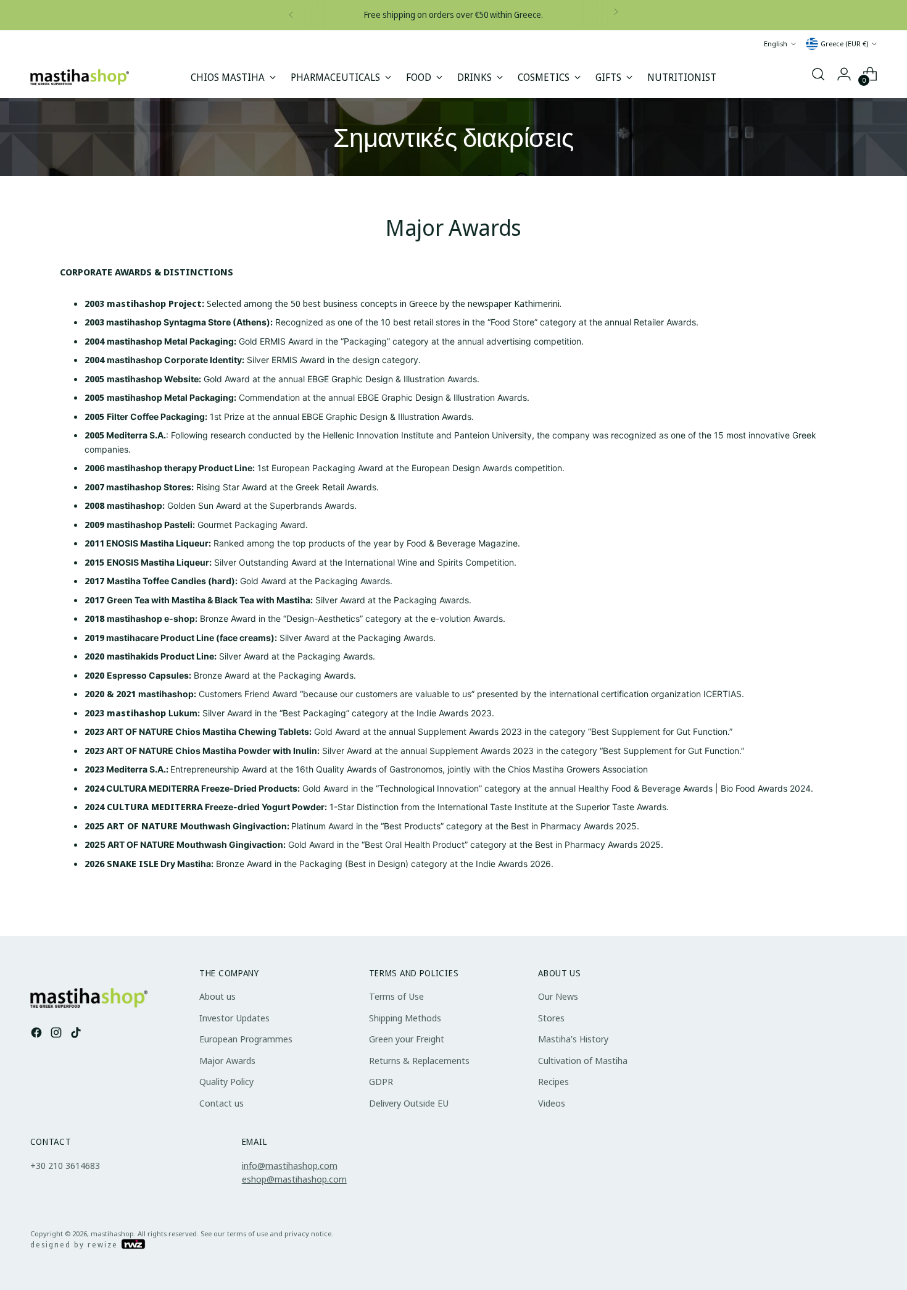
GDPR (381, 1081)
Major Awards (227, 1060)
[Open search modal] (818, 74)
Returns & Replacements (419, 1060)
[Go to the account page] (844, 74)
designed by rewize (75, 1244)
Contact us (221, 1103)
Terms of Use (396, 996)
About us (217, 996)
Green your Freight (406, 1038)
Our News (558, 996)
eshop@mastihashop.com (294, 1179)
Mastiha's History (573, 1038)
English (775, 43)
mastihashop (112, 1233)
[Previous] (291, 15)
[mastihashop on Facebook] (37, 1034)
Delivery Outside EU (409, 1103)
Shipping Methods (405, 1017)
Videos (551, 1103)
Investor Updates (234, 1017)
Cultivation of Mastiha (582, 1060)
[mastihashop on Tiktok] (77, 1034)
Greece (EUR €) (844, 43)
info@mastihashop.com (290, 1165)
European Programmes (245, 1038)
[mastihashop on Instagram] (57, 1034)
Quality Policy (226, 1081)
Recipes (553, 1081)
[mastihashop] (79, 77)
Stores (551, 1017)
